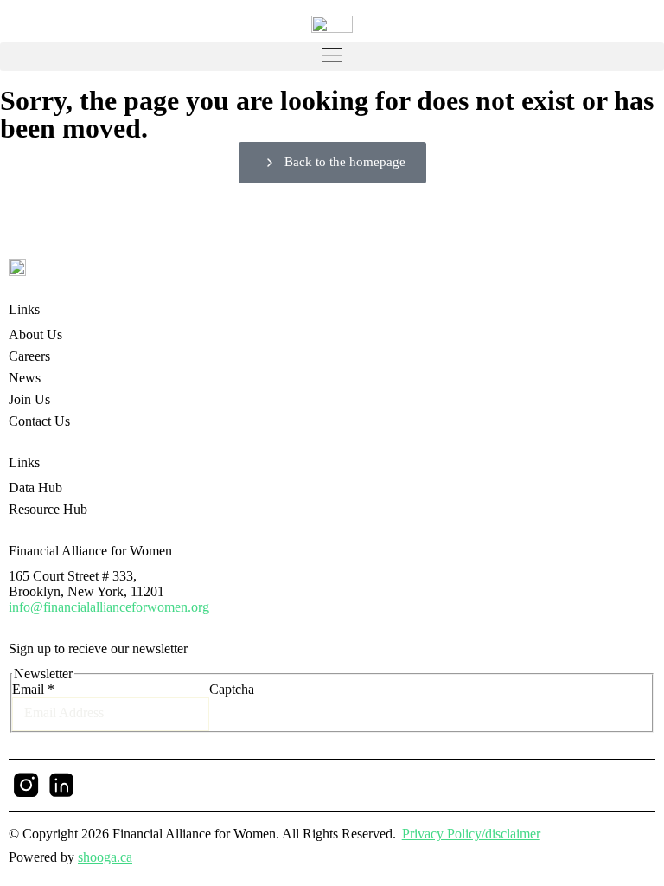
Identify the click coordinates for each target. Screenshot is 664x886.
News (25, 377)
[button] (332, 56)
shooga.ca (105, 857)
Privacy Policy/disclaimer (471, 833)
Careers (29, 356)
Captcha (231, 689)
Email (33, 689)
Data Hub (35, 487)
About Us (35, 334)
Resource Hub (48, 509)
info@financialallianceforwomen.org (109, 607)
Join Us (29, 399)
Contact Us (39, 421)
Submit (274, 699)
